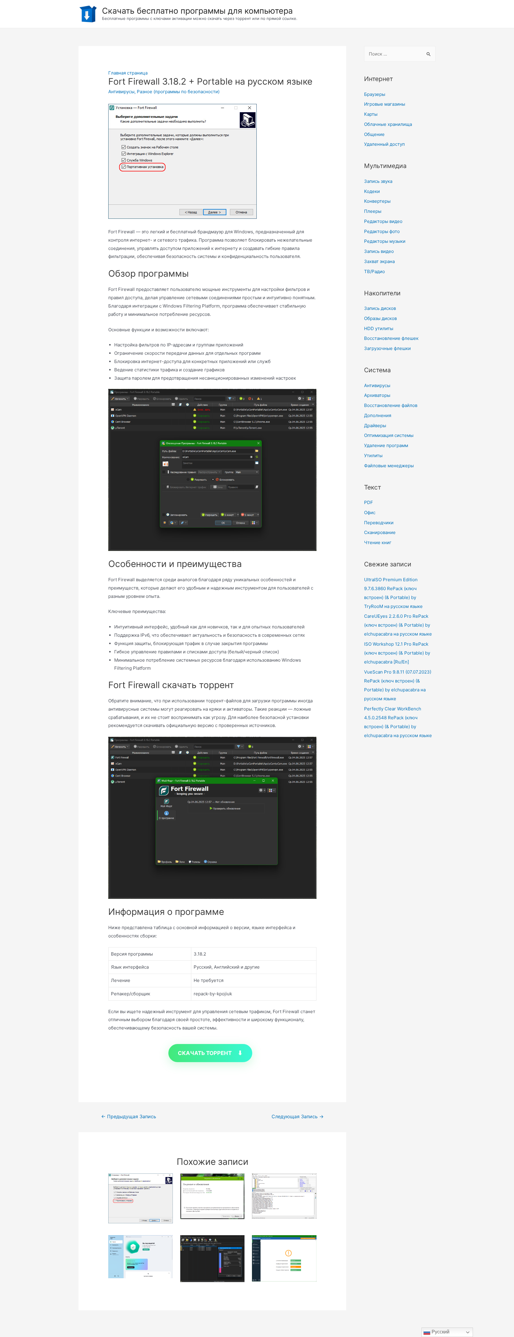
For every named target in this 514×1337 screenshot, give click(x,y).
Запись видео (379, 251)
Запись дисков (380, 308)
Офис (369, 512)
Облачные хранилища (388, 124)
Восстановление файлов (390, 405)
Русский (439, 1331)
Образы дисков (380, 318)
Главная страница (128, 73)
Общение (374, 134)
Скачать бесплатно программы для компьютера (197, 11)
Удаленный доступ (384, 144)
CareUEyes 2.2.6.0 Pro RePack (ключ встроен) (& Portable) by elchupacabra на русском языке (398, 625)
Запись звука (378, 181)
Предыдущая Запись (128, 1116)
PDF (368, 502)
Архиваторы (377, 395)
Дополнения (377, 415)
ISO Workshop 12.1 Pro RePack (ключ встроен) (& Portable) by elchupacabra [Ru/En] (397, 653)
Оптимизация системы (388, 435)
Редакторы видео (383, 221)
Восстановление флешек (391, 338)
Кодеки (372, 191)
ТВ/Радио (374, 271)
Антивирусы (121, 91)
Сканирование (380, 532)
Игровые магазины (384, 104)
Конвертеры (377, 201)
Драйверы (375, 425)
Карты (370, 114)
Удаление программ (386, 445)
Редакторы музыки (384, 241)
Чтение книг (377, 542)
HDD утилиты (378, 328)
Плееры (372, 211)
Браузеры (374, 94)
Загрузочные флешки (387, 348)
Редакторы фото (382, 231)
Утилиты (373, 455)
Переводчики (379, 522)
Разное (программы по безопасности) (178, 91)
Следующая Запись (298, 1116)
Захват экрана (379, 261)
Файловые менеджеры (389, 465)
